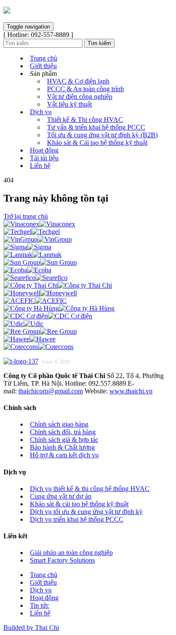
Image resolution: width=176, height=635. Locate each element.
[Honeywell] (40, 293)
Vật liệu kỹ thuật (69, 104)
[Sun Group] (40, 262)
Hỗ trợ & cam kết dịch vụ (64, 455)
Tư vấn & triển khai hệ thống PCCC (96, 127)
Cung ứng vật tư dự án (60, 496)
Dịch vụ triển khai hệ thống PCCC (76, 519)
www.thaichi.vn (131, 391)
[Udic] (23, 323)
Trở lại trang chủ (25, 216)
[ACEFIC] (35, 300)
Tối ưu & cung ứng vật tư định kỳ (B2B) (102, 135)
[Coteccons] (38, 346)
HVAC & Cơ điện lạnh (78, 81)
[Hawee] (29, 339)
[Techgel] (31, 231)
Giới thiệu (43, 65)
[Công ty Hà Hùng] (58, 308)
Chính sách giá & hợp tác (64, 439)
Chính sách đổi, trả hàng (63, 432)
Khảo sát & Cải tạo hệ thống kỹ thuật (97, 142)
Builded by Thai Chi (31, 627)
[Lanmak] (32, 254)
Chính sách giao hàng (59, 424)
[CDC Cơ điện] (47, 316)
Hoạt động (44, 150)
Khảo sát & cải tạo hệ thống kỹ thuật (79, 504)
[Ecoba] (27, 270)
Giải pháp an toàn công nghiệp (71, 552)
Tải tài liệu (44, 158)
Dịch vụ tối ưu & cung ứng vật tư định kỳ (86, 511)
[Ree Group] (40, 331)
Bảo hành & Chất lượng (62, 447)
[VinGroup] (37, 239)
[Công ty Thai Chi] (57, 285)
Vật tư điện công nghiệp (79, 96)
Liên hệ (40, 165)
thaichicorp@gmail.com (50, 391)
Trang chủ (43, 58)
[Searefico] (35, 277)
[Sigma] (27, 247)
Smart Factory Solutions (62, 560)
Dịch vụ (41, 111)
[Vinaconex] (39, 224)
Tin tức (39, 605)
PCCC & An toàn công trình (85, 88)
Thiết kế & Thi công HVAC (85, 119)
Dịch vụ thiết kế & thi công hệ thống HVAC (90, 488)
